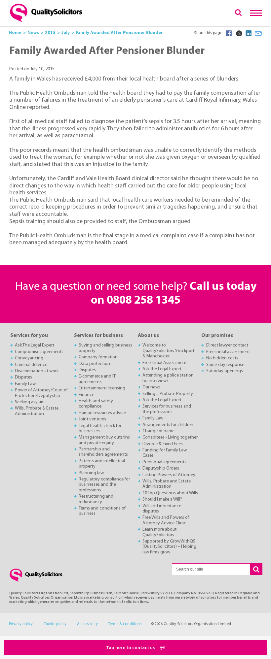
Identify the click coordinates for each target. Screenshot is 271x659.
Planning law (91, 473)
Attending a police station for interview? (168, 378)
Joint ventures (92, 419)
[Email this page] (258, 33)
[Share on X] (238, 33)
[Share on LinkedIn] (248, 33)
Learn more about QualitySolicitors (159, 532)
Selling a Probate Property (167, 393)
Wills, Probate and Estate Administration (166, 484)
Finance (86, 394)
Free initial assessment (228, 351)
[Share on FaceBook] (228, 33)
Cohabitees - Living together (170, 437)
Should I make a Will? (162, 499)
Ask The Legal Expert (34, 345)
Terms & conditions (124, 624)
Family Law (25, 383)
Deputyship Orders (160, 468)
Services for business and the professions (166, 409)
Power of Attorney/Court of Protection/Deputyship (41, 393)
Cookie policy (54, 624)
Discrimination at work (36, 371)
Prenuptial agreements (164, 462)
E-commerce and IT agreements (97, 379)
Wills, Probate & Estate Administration (36, 411)
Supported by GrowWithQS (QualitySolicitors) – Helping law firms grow (169, 547)
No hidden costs (222, 358)
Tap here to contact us (131, 647)
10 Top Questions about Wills (170, 493)
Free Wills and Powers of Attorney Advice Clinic (165, 520)
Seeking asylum (30, 402)
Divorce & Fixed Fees (162, 444)
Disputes (23, 377)
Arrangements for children (167, 424)
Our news (151, 387)
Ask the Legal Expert (161, 369)
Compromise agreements (39, 351)
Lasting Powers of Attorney (168, 475)
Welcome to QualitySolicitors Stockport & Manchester (168, 351)
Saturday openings (224, 371)
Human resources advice (102, 413)
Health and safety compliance (96, 404)
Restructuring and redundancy (96, 499)
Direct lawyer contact (227, 345)
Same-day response (225, 364)
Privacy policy (21, 624)
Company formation (98, 357)
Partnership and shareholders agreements (103, 452)
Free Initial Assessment (164, 362)
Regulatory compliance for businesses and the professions (104, 485)
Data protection (94, 363)
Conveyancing (29, 358)
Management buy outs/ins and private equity (104, 440)
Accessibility (87, 624)
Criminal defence (31, 364)
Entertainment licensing (102, 388)
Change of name (158, 431)
